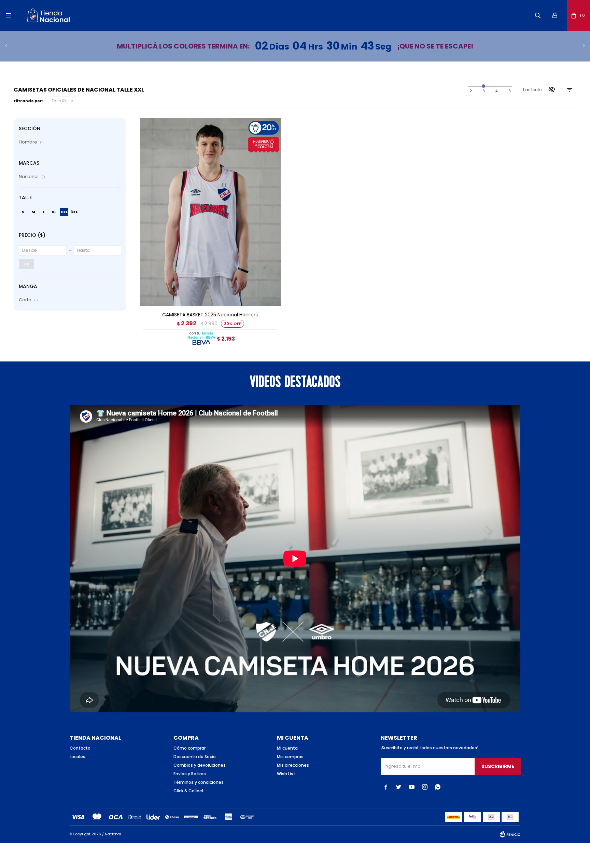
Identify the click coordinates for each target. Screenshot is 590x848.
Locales (77, 757)
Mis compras (290, 757)
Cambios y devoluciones (199, 765)
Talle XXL (60, 101)
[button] (537, 15)
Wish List (286, 774)
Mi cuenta (287, 748)
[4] (509, 91)
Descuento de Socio (194, 757)
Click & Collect (188, 791)
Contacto (80, 748)
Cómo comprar (189, 748)
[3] (496, 91)
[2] (484, 91)
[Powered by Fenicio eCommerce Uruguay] (510, 834)
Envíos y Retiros (189, 774)
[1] (470, 91)
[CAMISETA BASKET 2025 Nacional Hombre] (210, 212)
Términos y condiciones (198, 782)
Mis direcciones (293, 765)
